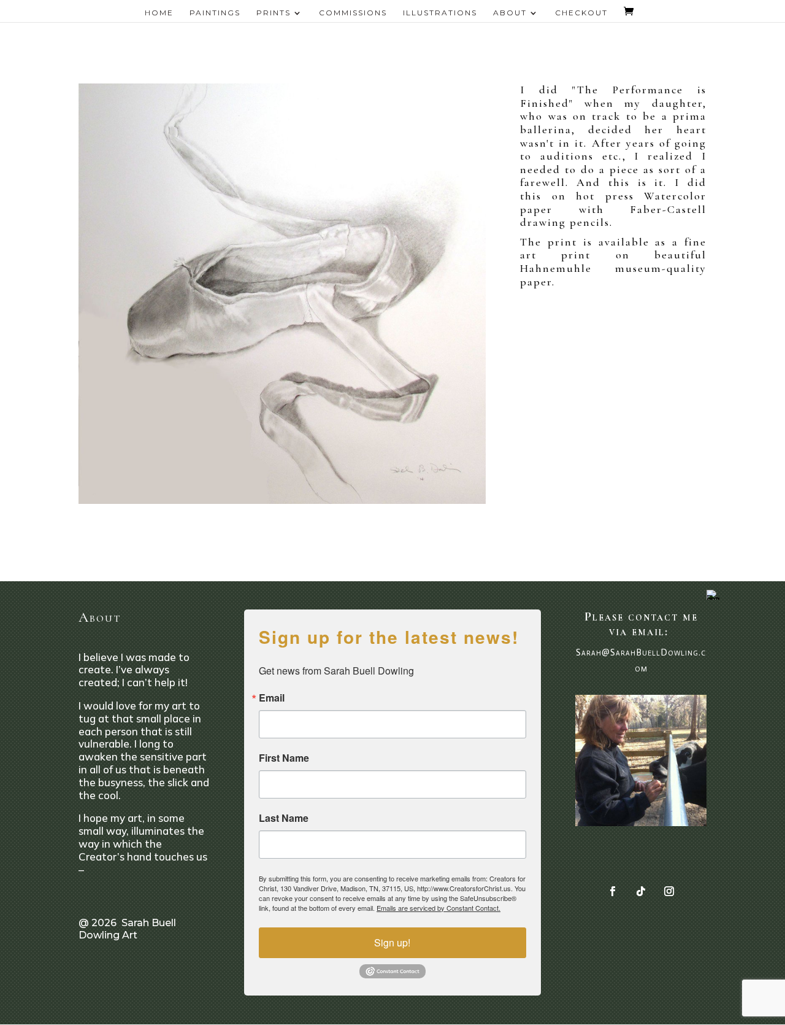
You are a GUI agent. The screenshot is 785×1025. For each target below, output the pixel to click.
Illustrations (440, 13)
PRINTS (273, 13)
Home (159, 13)
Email (272, 698)
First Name (284, 758)
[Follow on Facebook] (612, 891)
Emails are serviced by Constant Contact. (438, 908)
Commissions (353, 13)
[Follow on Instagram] (669, 891)
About (510, 13)
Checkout (581, 13)
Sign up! (392, 942)
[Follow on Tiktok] (641, 891)
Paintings (215, 13)
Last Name (283, 818)
